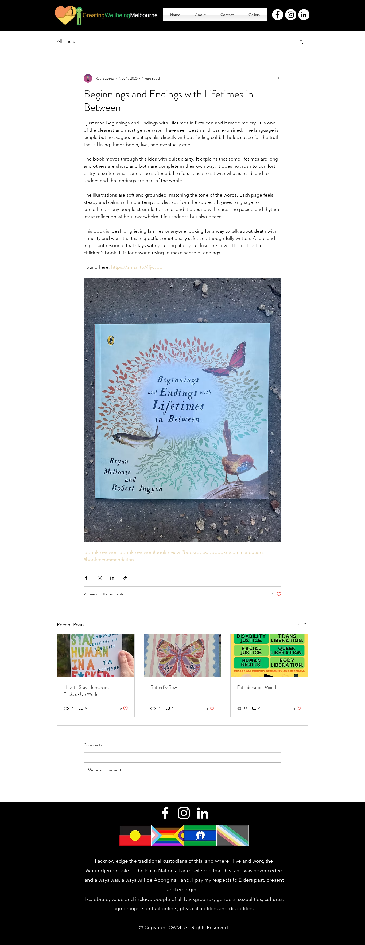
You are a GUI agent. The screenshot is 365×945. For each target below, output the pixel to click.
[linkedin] (203, 813)
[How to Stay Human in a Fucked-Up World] (95, 655)
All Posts (66, 41)
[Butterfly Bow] (182, 655)
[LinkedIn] (303, 14)
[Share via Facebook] (86, 577)
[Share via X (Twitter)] (99, 577)
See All (302, 624)
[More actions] (278, 78)
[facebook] (165, 813)
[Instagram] (290, 14)
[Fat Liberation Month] (269, 655)
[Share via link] (125, 577)
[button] (301, 42)
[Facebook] (277, 14)
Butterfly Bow (163, 687)
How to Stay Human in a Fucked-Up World (87, 691)
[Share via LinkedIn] (112, 577)
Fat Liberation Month (257, 687)
